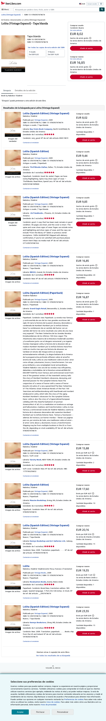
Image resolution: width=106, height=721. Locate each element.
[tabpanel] (33, 98)
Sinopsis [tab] (7, 90)
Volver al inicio (53, 668)
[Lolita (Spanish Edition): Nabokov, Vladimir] (13, 174)
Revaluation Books (38, 582)
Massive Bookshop (38, 500)
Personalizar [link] (62, 712)
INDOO (33, 272)
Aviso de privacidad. (49, 704)
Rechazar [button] (40, 712)
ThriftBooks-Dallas (38, 167)
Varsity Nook (35, 459)
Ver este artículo (76, 30)
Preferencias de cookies (74, 699)
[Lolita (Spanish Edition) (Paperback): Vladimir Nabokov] (13, 315)
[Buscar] (102, 9)
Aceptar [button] (20, 712)
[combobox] (56, 9)
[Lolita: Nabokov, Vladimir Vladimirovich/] (13, 589)
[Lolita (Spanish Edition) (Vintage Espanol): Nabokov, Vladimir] (13, 136)
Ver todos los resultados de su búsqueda (53, 655)
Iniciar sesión (92, 4)
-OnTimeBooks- (37, 213)
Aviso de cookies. (53, 702)
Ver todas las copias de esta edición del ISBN (46, 47)
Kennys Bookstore (38, 622)
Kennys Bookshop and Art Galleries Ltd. (48, 541)
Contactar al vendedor (31, 143)
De (34, 53)
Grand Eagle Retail (38, 308)
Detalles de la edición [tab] (25, 90)
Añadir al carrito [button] (86, 48)
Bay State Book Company (41, 129)
